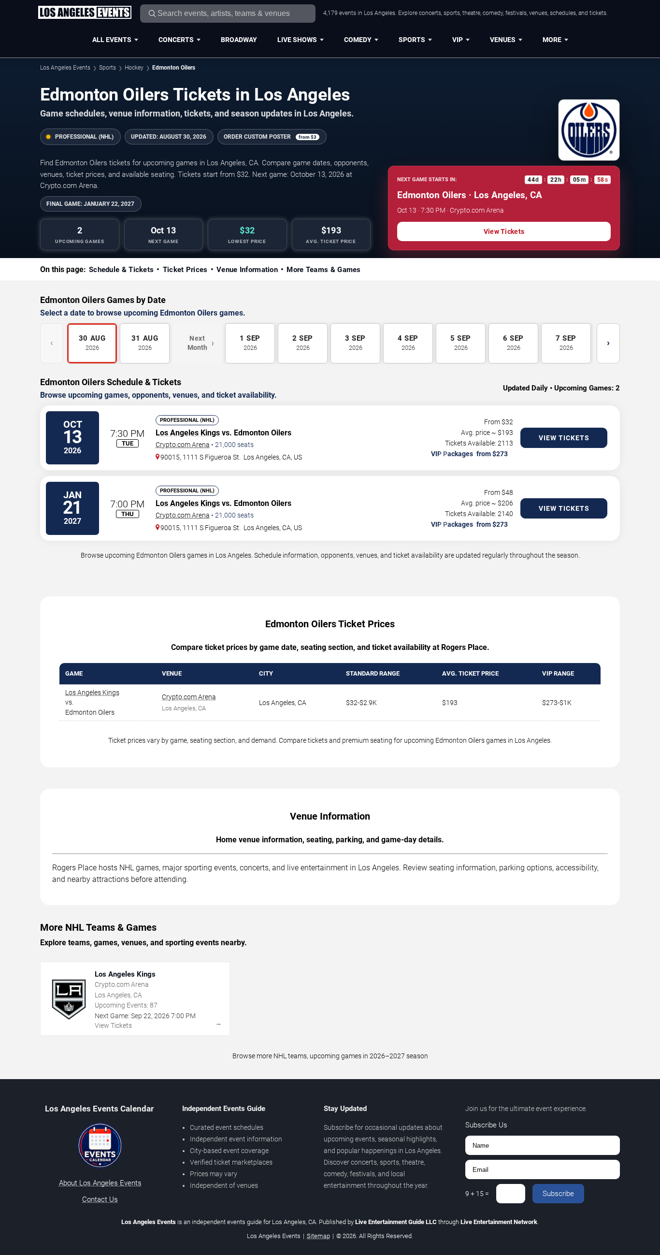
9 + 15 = (477, 1193)
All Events (111, 39)
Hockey (134, 67)
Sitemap (318, 1236)
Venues (503, 39)
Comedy (358, 39)
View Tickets (504, 231)
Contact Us (100, 1199)
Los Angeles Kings (188, 432)
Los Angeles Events (65, 67)
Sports (412, 39)
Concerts (176, 39)
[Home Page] (84, 13)
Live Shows (297, 39)
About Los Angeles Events (100, 1183)
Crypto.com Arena (183, 444)
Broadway (239, 39)
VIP (457, 39)
